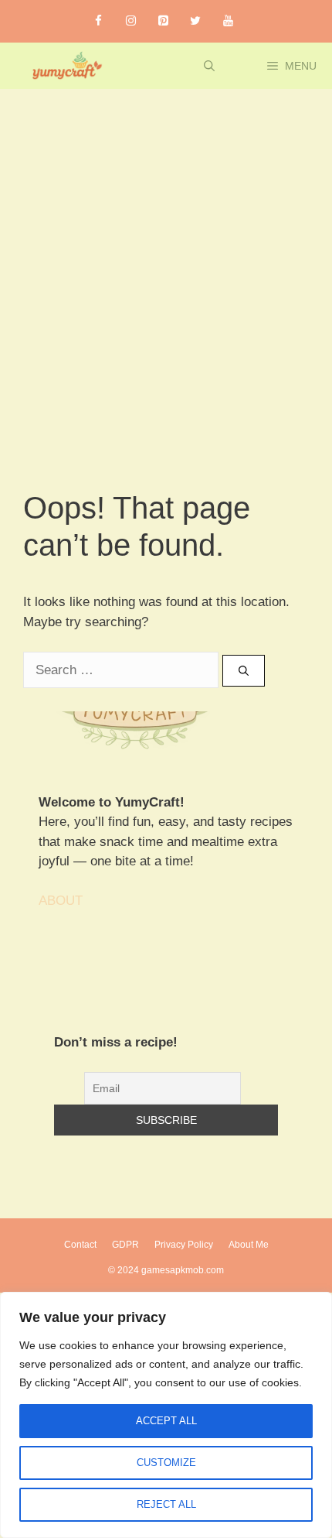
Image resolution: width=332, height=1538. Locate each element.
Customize (166, 1462)
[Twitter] (195, 21)
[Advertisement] (166, 263)
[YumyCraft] (64, 66)
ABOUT (61, 900)
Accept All (166, 1421)
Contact (80, 1244)
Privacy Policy (183, 1244)
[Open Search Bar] (209, 66)
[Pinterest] (163, 21)
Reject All (166, 1504)
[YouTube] (228, 21)
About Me (249, 1244)
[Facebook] (98, 21)
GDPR (125, 1244)
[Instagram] (130, 21)
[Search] (243, 671)
